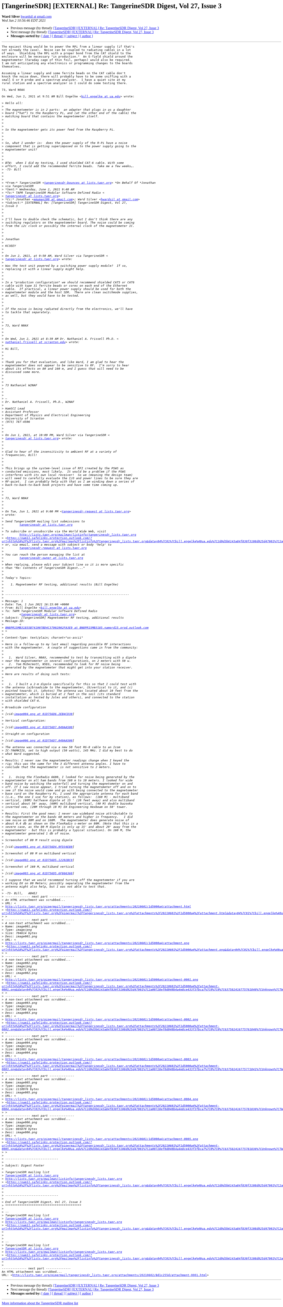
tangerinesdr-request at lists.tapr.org (95, 511)
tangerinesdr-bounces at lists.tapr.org (77, 182)
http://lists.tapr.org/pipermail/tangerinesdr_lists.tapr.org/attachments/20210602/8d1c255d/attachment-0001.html (109, 1275)
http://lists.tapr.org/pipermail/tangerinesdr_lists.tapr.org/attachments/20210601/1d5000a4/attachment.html (98, 906)
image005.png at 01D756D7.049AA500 (43, 727)
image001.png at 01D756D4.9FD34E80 (43, 846)
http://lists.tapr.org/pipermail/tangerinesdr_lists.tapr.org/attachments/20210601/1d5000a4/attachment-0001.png (101, 979)
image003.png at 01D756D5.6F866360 (43, 873)
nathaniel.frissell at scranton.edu (35, 342)
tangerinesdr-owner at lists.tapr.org (51, 558)
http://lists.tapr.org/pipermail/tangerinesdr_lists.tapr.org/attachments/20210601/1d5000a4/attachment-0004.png (101, 1099)
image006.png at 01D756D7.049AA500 (43, 740)
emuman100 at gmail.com (53, 199)
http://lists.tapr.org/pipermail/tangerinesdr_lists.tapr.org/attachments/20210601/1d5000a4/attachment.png (97, 943)
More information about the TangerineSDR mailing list (40, 1303)
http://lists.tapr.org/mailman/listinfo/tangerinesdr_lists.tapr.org (77, 534)
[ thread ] (58, 36)
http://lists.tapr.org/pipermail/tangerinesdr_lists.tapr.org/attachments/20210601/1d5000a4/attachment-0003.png (101, 1059)
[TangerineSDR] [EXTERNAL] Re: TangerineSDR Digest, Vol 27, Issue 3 (106, 28)
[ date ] (46, 36)
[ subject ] (72, 36)
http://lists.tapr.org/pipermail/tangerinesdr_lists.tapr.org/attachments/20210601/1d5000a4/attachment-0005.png (101, 1139)
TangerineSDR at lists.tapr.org (31, 1175)
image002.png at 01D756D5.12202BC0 (43, 860)
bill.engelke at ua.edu (100, 96)
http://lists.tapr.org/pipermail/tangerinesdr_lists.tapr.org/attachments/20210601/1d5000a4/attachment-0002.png (101, 1019)
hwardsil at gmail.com (36, 16)
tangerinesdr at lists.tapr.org (31, 196)
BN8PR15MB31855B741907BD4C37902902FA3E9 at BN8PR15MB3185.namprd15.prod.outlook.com (77, 627)
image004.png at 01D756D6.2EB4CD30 (43, 714)
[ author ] (86, 36)
